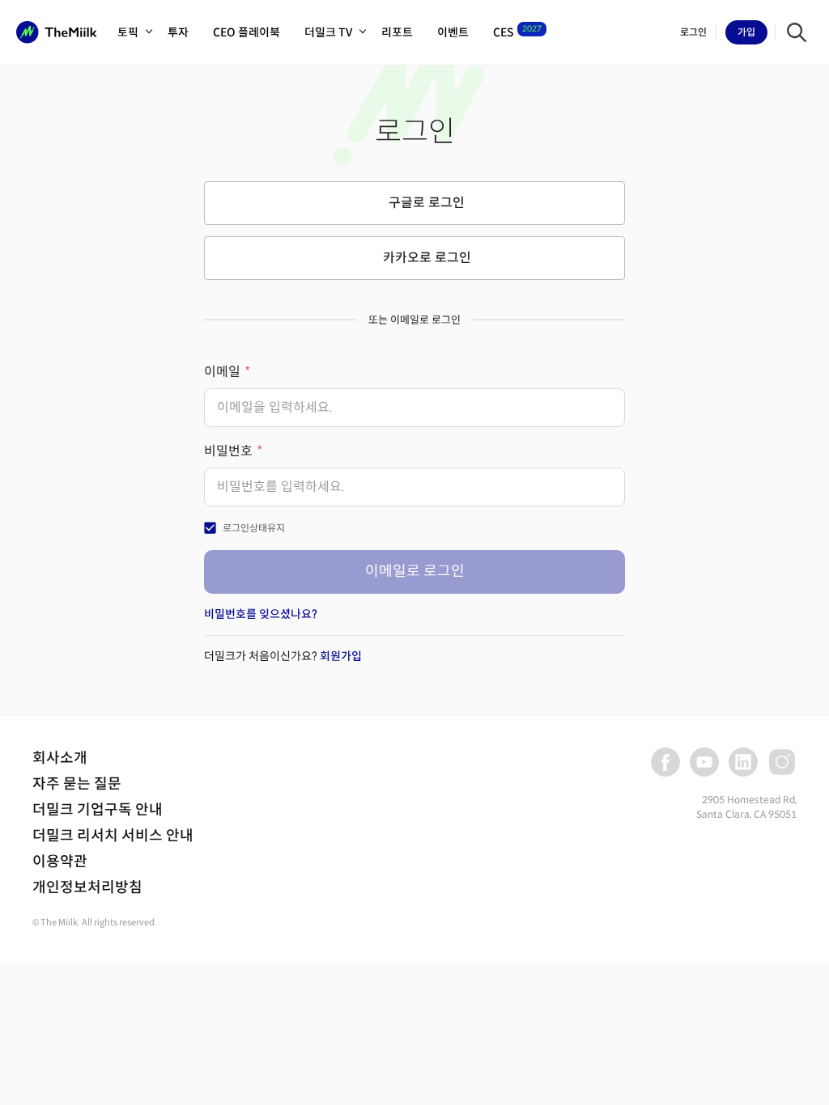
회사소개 (59, 758)
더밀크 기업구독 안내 (97, 810)
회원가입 (341, 656)
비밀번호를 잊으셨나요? (260, 614)
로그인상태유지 (254, 528)
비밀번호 (228, 450)
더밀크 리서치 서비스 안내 (112, 836)
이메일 (222, 371)
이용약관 (59, 861)
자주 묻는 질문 (76, 784)
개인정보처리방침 (87, 887)
